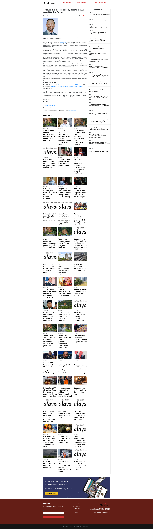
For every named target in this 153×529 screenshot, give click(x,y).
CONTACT (83, 2)
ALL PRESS (77, 2)
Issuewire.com (63, 42)
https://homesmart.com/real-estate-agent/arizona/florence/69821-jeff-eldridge (67, 86)
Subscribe (54, 516)
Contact (76, 512)
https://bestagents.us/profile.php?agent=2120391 (68, 84)
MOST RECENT (69, 2)
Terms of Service (76, 506)
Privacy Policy (77, 508)
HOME (64, 2)
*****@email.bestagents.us (49, 105)
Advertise (77, 510)
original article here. (73, 110)
